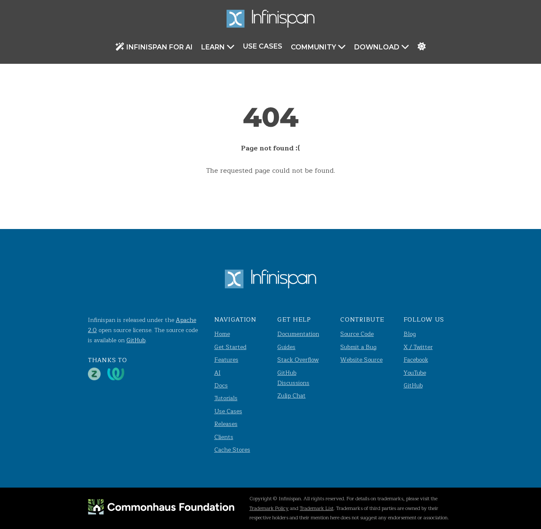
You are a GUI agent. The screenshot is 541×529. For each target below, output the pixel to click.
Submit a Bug (358, 347)
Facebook (416, 360)
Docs (221, 385)
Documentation (298, 334)
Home (222, 334)
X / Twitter (418, 347)
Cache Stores (232, 450)
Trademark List (316, 508)
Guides (286, 347)
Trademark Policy (269, 508)
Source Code (357, 334)
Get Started (230, 347)
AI (217, 373)
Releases (226, 424)
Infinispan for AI (159, 47)
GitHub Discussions (293, 378)
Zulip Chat (291, 396)
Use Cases (262, 46)
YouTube (415, 373)
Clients (223, 437)
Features (226, 360)
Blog (410, 334)
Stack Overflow (298, 360)
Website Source (361, 360)
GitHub (135, 340)
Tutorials (226, 398)
